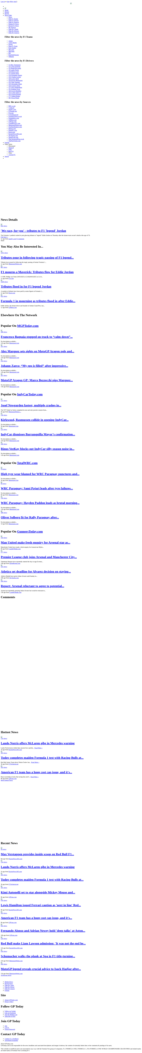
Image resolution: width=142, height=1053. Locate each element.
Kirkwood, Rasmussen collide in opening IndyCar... (35, 420)
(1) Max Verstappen (15, 65)
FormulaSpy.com (14, 118)
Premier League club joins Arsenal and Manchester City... (39, 557)
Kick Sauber (12, 48)
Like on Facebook (10, 1013)
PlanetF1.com (13, 130)
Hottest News (9, 982)
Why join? (13, 1)
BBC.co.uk (12, 106)
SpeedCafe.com (13, 137)
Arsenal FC (12, 155)
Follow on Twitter (10, 1011)
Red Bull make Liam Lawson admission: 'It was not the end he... (43, 943)
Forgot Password (10, 1029)
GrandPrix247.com (14, 123)
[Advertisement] (71, 174)
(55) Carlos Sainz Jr (15, 92)
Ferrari (11, 44)
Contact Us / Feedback (12, 1039)
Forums (7, 990)
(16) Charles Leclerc (15, 77)
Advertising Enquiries (11, 1040)
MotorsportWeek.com (15, 125)
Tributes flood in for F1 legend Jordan (26, 286)
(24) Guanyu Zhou (14, 86)
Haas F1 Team (13, 46)
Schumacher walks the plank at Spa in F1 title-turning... (38, 956)
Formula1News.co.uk (15, 116)
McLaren (11, 49)
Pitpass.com (12, 128)
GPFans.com (12, 121)
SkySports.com (13, 135)
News (10, 17)
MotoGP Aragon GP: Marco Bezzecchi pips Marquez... (37, 380)
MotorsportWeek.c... (15, 412)
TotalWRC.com (27, 463)
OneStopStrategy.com (15, 127)
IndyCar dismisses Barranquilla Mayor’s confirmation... (38, 434)
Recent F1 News (14, 26)
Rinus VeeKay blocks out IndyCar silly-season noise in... (37, 449)
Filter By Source (10, 989)
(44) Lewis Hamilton (15, 91)
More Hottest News (7, 780)
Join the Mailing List (11, 1014)
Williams (11, 56)
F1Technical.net (13, 115)
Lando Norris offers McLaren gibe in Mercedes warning (38, 743)
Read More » (38, 748)
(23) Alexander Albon (15, 84)
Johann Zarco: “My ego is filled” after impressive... (34, 365)
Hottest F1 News (14, 24)
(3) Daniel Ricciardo (15, 68)
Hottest (7, 12)
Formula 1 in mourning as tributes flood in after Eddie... (38, 301)
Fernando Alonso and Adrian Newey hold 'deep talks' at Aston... (43, 930)
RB (10, 53)
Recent (7, 13)
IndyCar (11, 151)
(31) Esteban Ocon (14, 89)
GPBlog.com (13, 120)
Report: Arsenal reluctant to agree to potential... (32, 586)
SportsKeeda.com (14, 563)
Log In (7, 1027)
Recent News (9, 983)
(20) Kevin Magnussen (16, 80)
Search (7, 156)
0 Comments (20, 239)
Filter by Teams (13, 19)
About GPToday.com (11, 1000)
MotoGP (11, 148)
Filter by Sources (14, 22)
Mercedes (11, 51)
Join (8, 1)
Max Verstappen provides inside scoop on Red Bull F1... (37, 854)
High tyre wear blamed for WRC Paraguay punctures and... (40, 474)
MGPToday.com (28, 325)
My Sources (12, 27)
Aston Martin (13, 43)
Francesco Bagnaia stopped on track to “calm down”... (37, 336)
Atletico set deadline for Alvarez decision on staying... (36, 571)
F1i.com (11, 113)
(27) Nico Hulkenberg (15, 87)
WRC (10, 149)
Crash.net (11, 108)
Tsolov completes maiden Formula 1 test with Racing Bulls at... (42, 757)
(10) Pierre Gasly (14, 72)
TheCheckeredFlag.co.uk (16, 139)
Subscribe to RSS (10, 1016)
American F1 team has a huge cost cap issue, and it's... (36, 772)
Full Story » (4, 237)
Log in (3, 1)
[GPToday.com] (71, 3)
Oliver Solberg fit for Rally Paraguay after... (30, 517)
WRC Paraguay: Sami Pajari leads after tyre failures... (37, 488)
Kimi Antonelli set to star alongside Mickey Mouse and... (38, 892)
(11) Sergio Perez (14, 73)
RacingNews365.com (15, 134)
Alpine (11, 41)
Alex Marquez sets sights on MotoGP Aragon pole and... (37, 351)
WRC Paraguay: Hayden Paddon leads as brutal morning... (40, 503)
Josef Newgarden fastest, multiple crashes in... (31, 405)
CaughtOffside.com (15, 549)
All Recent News (6, 975)
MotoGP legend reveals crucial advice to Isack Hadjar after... (41, 969)
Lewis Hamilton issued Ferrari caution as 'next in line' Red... (41, 905)
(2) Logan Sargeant (14, 66)
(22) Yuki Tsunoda (14, 82)
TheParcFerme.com (14, 141)
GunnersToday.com (30, 531)
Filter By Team (9, 985)
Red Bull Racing (14, 55)
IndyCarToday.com (30, 394)
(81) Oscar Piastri (14, 98)
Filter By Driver (9, 987)
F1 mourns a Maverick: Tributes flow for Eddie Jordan (37, 272)
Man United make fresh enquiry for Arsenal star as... (35, 542)
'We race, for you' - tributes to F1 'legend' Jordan (33, 230)
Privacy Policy (9, 1002)
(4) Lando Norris (14, 70)
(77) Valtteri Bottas (14, 96)
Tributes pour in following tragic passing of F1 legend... (37, 257)
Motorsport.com (14, 343)
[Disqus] (71, 625)
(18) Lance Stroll (14, 79)
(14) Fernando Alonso (15, 75)
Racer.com (12, 132)
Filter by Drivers (14, 20)
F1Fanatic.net (13, 111)
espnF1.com (12, 109)
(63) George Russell (15, 94)
